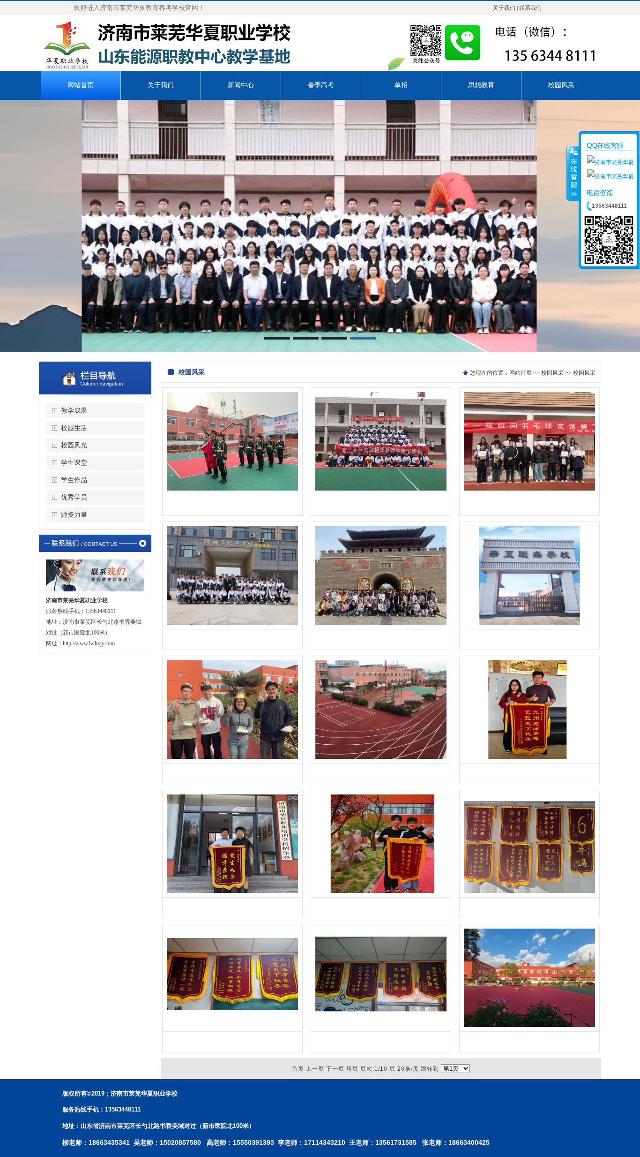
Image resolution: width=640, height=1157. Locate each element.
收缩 (573, 173)
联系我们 (530, 8)
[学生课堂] (232, 623)
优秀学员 (74, 497)
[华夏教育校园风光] (529, 1025)
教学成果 (74, 410)
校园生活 (74, 427)
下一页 (335, 1069)
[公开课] (381, 623)
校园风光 (74, 445)
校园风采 (552, 373)
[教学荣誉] (529, 757)
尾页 (352, 1069)
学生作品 (74, 480)
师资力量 (74, 514)
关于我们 (504, 8)
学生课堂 (74, 462)
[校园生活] (232, 488)
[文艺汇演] (529, 488)
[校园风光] (529, 623)
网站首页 (520, 373)
